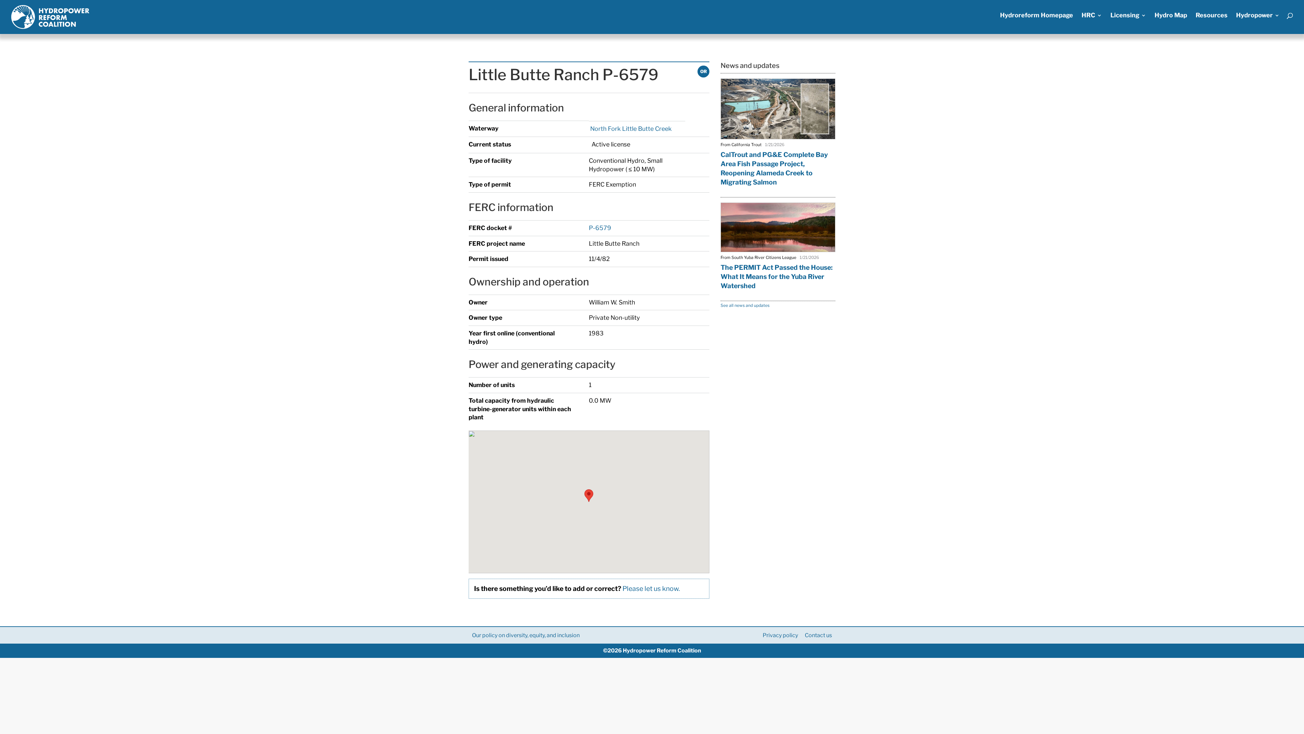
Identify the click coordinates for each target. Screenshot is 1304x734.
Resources (1212, 16)
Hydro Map (1171, 16)
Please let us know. (651, 588)
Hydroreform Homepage (1036, 16)
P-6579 (600, 227)
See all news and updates (745, 305)
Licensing (1124, 16)
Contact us (818, 635)
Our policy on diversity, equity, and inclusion (526, 635)
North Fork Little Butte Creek (630, 128)
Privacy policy (780, 635)
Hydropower (1254, 16)
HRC (1088, 16)
